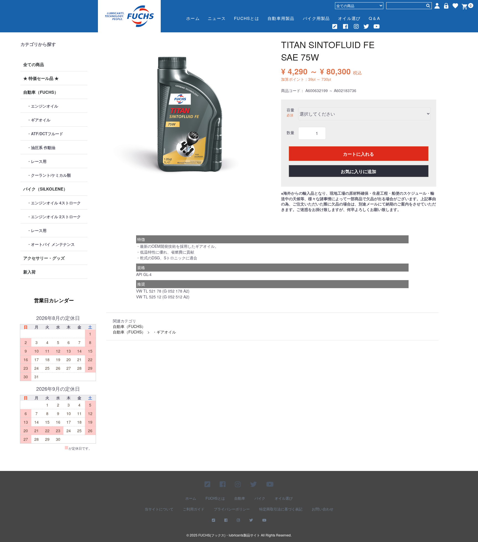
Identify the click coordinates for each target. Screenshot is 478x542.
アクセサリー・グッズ (44, 258)
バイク (259, 498)
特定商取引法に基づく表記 (280, 509)
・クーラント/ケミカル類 (49, 175)
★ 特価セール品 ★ (41, 78)
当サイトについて (159, 509)
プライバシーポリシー (232, 509)
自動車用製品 (281, 18)
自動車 (239, 498)
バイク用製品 (316, 18)
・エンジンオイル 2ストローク (54, 216)
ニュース (217, 18)
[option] (186, 115)
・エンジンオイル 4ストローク (54, 202)
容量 (290, 110)
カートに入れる (358, 154)
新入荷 (29, 272)
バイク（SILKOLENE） (45, 189)
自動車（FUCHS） (40, 92)
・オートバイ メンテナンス (51, 244)
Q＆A (374, 18)
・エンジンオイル (42, 106)
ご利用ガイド (193, 509)
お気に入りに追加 (358, 171)
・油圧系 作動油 (41, 147)
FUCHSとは (246, 18)
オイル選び (349, 18)
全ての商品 (33, 64)
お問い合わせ (322, 509)
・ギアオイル (38, 120)
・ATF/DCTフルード (45, 133)
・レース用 (36, 161)
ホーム (193, 18)
